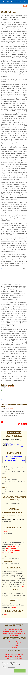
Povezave (23, 631)
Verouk (9, 633)
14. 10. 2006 (11, 408)
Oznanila (5, 633)
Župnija (11, 629)
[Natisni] (2, 422)
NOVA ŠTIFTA (20, 656)
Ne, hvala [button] (8, 671)
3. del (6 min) (14, 647)
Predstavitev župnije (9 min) (14, 642)
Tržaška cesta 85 (7, 531)
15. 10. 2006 (11, 387)
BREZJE (12, 658)
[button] (25, 1)
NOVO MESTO (13, 656)
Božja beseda (14, 633)
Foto (19, 631)
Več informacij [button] (11, 667)
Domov (7, 629)
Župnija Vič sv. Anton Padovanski (12, 2)
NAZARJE (7, 656)
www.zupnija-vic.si (11, 548)
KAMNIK (8, 658)
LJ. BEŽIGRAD (18, 658)
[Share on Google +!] (24, 424)
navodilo (21, 586)
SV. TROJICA (14, 654)
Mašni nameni (21, 633)
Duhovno (15, 629)
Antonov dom (6, 631)
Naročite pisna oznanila (14, 432)
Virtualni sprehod (14, 635)
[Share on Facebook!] (21, 424)
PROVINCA (7, 654)
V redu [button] (20, 671)
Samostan (20, 629)
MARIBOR (20, 654)
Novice (15, 631)
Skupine (12, 631)
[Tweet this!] (19, 424)
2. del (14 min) (14, 645)
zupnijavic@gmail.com (13, 546)
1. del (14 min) (14, 644)
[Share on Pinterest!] (26, 424)
